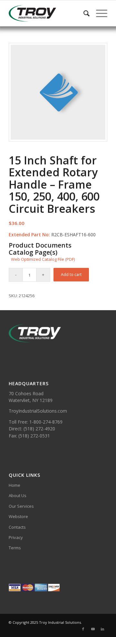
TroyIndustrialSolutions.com (38, 411)
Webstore (18, 516)
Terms (15, 548)
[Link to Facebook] (83, 629)
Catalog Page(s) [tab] (33, 252)
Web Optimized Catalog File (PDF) (43, 259)
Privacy (16, 537)
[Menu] (98, 13)
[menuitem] (83, 13)
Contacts (17, 527)
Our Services (21, 506)
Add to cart (71, 274)
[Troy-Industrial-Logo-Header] (48, 13)
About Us (17, 495)
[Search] (83, 13)
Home (14, 485)
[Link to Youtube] (93, 629)
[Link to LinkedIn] (102, 629)
